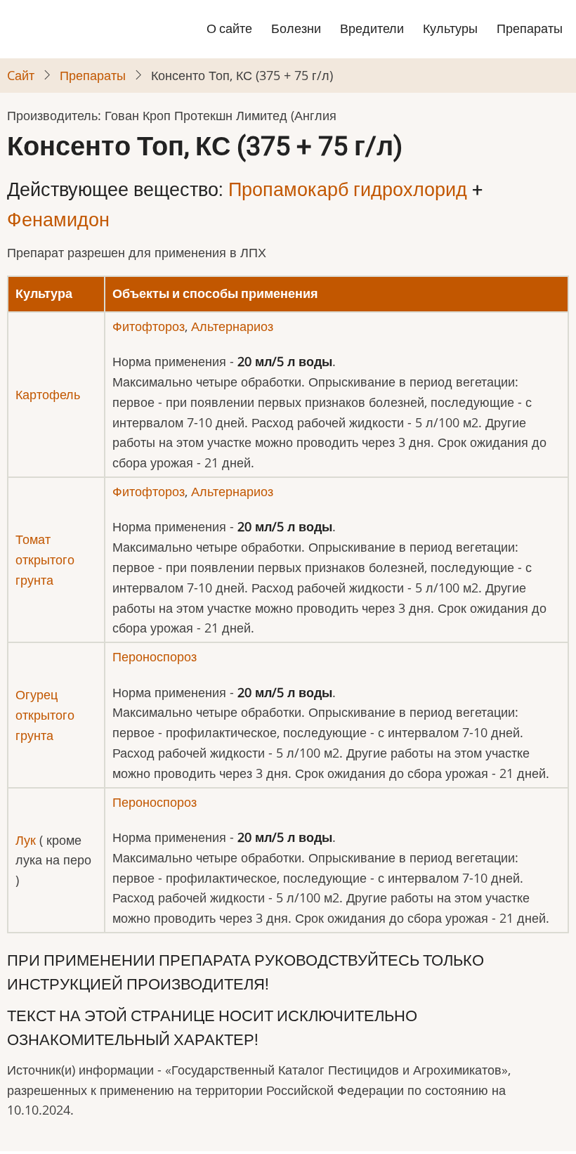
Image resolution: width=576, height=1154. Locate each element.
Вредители (372, 28)
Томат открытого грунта (44, 559)
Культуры (450, 28)
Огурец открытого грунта (44, 715)
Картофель (47, 394)
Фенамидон (58, 220)
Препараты (530, 28)
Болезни (296, 28)
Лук (25, 839)
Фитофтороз (148, 326)
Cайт (20, 75)
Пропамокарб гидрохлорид (347, 190)
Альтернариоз (232, 326)
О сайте (229, 28)
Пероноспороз (154, 656)
